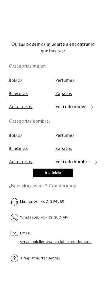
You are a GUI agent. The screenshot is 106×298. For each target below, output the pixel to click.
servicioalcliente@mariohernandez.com (56, 242)
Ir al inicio (53, 173)
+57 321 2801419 (54, 217)
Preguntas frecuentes (40, 258)
